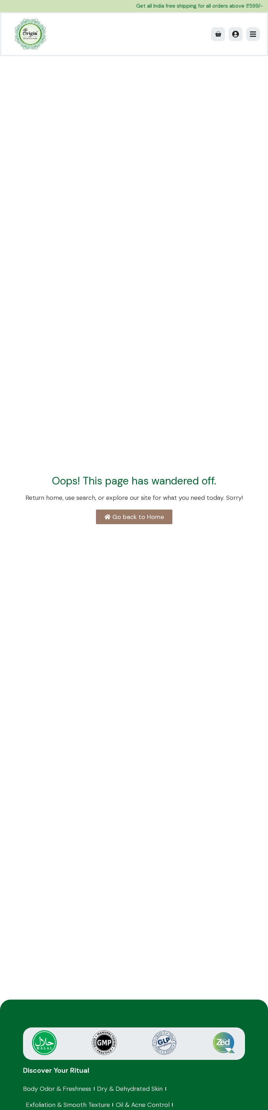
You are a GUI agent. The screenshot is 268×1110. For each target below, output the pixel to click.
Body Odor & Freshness (57, 1089)
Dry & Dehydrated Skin (130, 1089)
